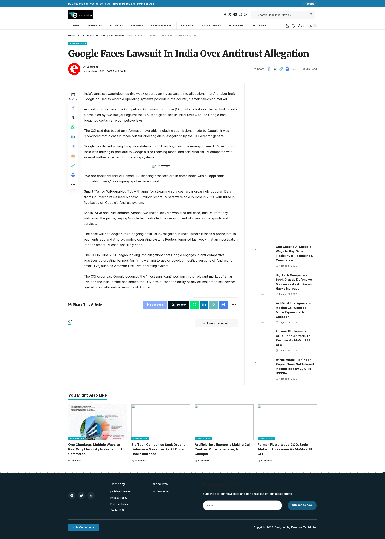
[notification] (293, 26)
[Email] (73, 156)
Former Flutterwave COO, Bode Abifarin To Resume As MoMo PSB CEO (285, 449)
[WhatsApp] (245, 14)
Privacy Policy (120, 3)
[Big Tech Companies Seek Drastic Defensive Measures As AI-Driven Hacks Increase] (263, 285)
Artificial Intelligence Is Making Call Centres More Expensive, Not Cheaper (222, 449)
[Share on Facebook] (269, 69)
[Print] (287, 69)
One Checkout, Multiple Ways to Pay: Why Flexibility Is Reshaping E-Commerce (96, 449)
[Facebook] (225, 14)
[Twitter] (229, 14)
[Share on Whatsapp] (73, 127)
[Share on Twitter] (275, 69)
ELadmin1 (92, 66)
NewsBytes (78, 43)
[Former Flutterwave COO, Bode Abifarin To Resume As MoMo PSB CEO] (263, 341)
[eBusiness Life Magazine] (80, 14)
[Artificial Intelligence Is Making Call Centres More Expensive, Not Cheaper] (263, 313)
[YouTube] (235, 14)
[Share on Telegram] (73, 146)
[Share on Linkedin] (73, 136)
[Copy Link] (281, 69)
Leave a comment (218, 323)
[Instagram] (240, 14)
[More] (293, 69)
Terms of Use (145, 3)
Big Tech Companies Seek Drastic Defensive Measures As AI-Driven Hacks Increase (158, 449)
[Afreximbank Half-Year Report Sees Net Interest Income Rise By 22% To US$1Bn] (263, 369)
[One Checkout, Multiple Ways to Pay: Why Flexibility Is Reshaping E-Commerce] (263, 256)
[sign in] (287, 26)
